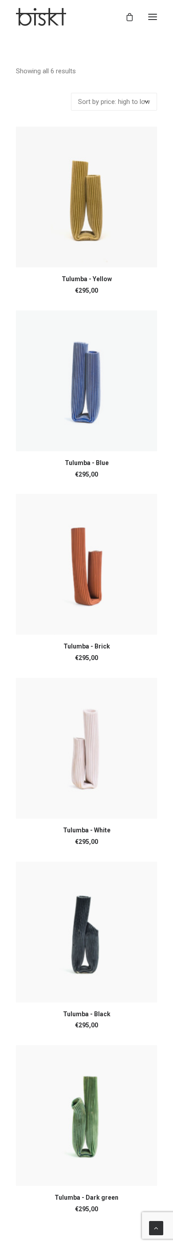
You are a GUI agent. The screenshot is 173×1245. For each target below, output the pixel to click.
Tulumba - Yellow (87, 278)
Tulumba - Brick (86, 646)
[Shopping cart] (126, 17)
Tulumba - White (86, 830)
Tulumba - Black (86, 1014)
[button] (152, 17)
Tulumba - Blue (87, 462)
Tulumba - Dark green (86, 1197)
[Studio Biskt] (41, 17)
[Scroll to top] (156, 1228)
